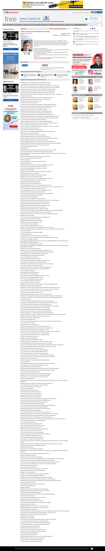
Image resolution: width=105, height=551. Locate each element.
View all (79, 28)
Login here (53, 69)
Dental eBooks (48, 24)
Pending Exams (72, 24)
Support (87, 12)
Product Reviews (63, 24)
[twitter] (26, 54)
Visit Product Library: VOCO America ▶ (57, 28)
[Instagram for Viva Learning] (94, 72)
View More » (98, 76)
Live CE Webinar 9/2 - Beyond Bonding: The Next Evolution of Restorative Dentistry (86, 39)
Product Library (55, 24)
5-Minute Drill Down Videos (31, 24)
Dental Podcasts (15, 24)
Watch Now (11, 49)
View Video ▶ (24, 65)
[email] (29, 54)
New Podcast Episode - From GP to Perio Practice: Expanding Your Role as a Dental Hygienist (87, 34)
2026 (58, 35)
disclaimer (36, 58)
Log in (93, 12)
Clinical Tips (41, 24)
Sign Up (99, 12)
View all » (68, 71)
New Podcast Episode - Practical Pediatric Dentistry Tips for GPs (87, 41)
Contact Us (82, 12)
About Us (77, 12)
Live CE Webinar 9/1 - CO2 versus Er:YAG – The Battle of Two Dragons (87, 31)
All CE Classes (6, 24)
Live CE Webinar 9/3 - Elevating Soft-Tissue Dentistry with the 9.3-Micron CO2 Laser (86, 44)
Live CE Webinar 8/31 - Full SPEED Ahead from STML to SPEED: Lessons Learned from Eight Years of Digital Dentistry (87, 37)
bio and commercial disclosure (45, 58)
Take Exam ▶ (45, 65)
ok (91, 548)
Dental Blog (22, 24)
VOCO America (29, 38)
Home (73, 12)
